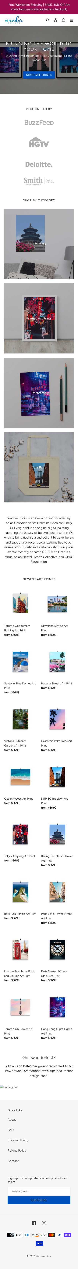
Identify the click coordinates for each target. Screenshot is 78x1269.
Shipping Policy (18, 1140)
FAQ (11, 1130)
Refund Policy (17, 1150)
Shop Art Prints (39, 75)
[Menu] (72, 20)
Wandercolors (43, 1256)
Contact (13, 1161)
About (12, 1119)
